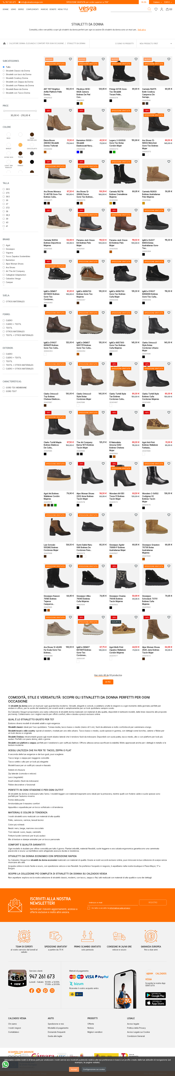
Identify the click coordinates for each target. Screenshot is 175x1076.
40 (7, 222)
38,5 (8, 215)
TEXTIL (9, 328)
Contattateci (13, 1032)
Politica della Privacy (136, 1028)
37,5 (8, 207)
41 (7, 226)
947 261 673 (9, 2)
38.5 (8, 196)
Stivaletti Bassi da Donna (17, 89)
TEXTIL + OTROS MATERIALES (19, 335)
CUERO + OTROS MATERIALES (19, 369)
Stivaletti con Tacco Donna (18, 93)
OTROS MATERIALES (15, 301)
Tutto (8, 67)
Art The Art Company (15, 271)
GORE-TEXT (11, 391)
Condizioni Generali (136, 1036)
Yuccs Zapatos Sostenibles (18, 256)
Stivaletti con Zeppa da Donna (19, 82)
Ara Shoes (10, 267)
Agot (8, 245)
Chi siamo (12, 1024)
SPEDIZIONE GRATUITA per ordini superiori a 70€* (87, 2)
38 (7, 211)
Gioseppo (10, 249)
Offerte (91, 1024)
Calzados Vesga (13, 278)
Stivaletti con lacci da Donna (18, 74)
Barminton (10, 260)
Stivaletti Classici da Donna (18, 71)
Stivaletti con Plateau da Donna (20, 85)
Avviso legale (133, 1024)
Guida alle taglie (55, 1036)
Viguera (9, 252)
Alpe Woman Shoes (15, 264)
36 (7, 200)
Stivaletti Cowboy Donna (17, 78)
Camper (9, 282)
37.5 (7, 193)
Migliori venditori (95, 1032)
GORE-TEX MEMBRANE (16, 387)
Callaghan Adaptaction (16, 275)
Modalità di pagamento (58, 1028)
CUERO (9, 320)
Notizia (91, 1028)
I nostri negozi (14, 1028)
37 (7, 204)
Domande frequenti (56, 1032)
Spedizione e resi (56, 1024)
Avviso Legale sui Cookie (138, 1032)
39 (7, 219)
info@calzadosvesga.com (30, 2)
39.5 (8, 189)
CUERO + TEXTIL (13, 324)
